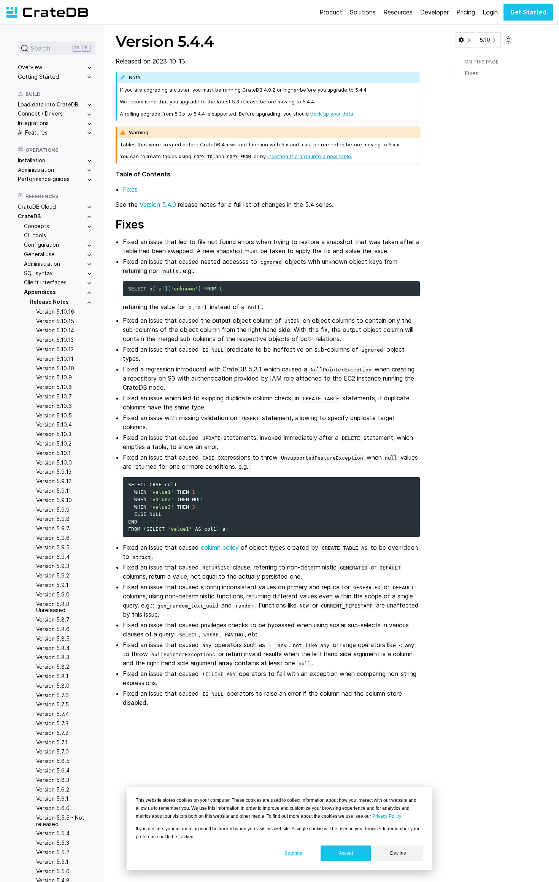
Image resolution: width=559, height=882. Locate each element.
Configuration (41, 244)
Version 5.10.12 (55, 349)
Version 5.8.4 (53, 648)
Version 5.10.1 (53, 453)
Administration (36, 170)
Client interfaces (45, 282)
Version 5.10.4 (54, 425)
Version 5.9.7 (53, 528)
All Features (33, 132)
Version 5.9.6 (53, 538)
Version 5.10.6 (54, 406)
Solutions (363, 12)
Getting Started (38, 76)
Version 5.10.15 (55, 321)
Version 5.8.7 (53, 619)
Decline (398, 853)
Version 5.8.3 (52, 657)
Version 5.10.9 (54, 377)
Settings (293, 853)
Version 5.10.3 (53, 434)
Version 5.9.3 (52, 566)
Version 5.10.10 (55, 368)
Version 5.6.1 (52, 798)
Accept (346, 853)
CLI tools (35, 235)
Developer (434, 12)
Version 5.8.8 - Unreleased (54, 607)
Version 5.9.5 (53, 547)
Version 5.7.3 (52, 723)
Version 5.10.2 (53, 443)
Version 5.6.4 (53, 770)
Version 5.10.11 (54, 358)
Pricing (465, 12)
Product (330, 12)
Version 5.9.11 (53, 490)
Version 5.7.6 (52, 695)
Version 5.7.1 (52, 742)
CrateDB (29, 216)
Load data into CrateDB (48, 104)
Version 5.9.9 (53, 509)
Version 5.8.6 (53, 629)
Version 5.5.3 (52, 842)
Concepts (36, 226)
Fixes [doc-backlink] (130, 224)
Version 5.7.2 (52, 733)
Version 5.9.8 (53, 519)
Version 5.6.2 (52, 789)
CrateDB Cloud (37, 206)
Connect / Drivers (40, 113)
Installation (31, 160)
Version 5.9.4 (53, 557)
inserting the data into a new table (309, 156)
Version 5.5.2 (52, 852)
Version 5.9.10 (54, 500)
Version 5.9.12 (53, 481)
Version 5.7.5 (52, 704)
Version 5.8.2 (52, 666)
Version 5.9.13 (53, 471)
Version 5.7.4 (52, 714)
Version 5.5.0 (53, 871)
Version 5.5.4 (53, 833)
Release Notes (49, 301)
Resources (398, 12)
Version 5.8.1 (52, 676)
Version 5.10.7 (54, 396)
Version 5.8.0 (53, 685)
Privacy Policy (386, 816)
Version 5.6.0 (53, 808)
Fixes (130, 189)
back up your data (331, 114)
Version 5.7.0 (52, 751)
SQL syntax (38, 273)
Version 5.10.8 (54, 387)
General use (39, 254)
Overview (30, 67)
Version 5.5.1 (52, 861)
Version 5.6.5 (53, 761)
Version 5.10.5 (54, 415)
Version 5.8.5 (53, 638)
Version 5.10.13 (55, 339)
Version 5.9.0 (53, 594)
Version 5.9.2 (52, 575)
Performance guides (44, 179)
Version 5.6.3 (52, 780)
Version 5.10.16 (55, 311)
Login (490, 12)
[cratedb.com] (47, 12)
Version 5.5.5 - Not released (60, 820)
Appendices (40, 292)
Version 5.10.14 (55, 330)
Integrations (33, 123)
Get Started (528, 12)
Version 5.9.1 (52, 585)
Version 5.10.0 (54, 462)
